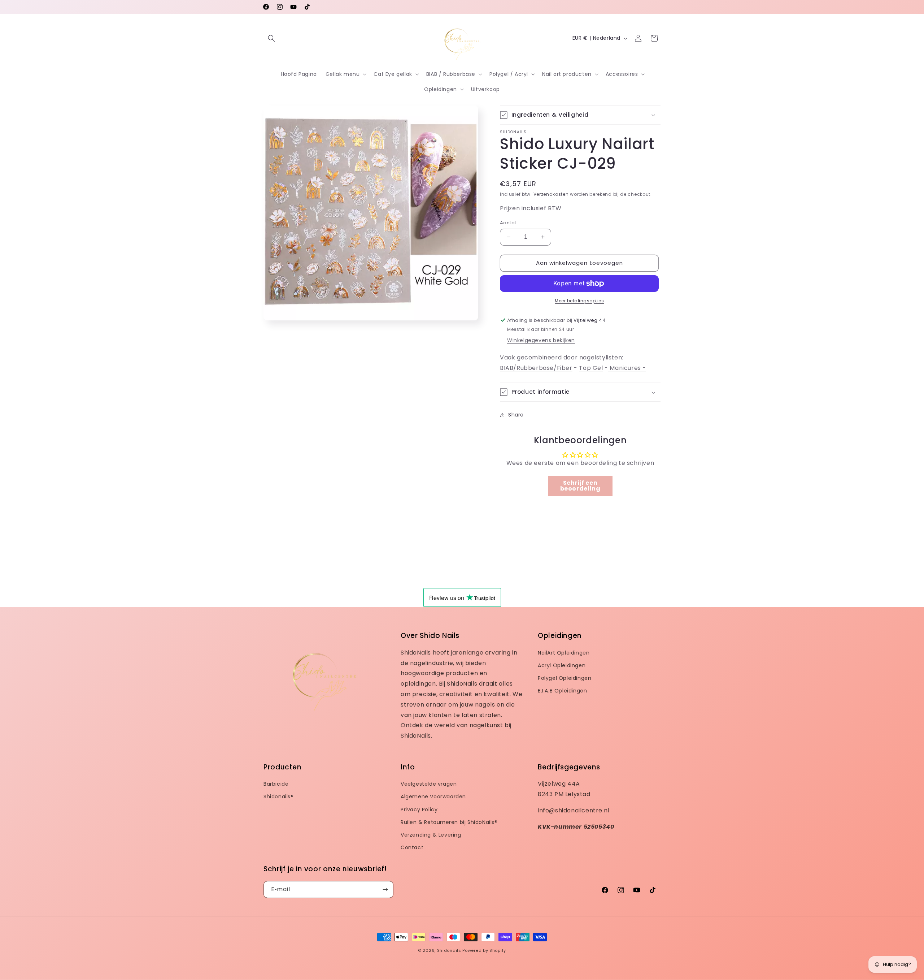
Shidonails (449, 950)
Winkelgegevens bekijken (541, 340)
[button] (271, 38)
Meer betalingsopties (579, 301)
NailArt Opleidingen (563, 652)
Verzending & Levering (431, 834)
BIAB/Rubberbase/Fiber (536, 368)
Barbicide (275, 783)
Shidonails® (278, 796)
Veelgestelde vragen (429, 783)
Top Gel (591, 368)
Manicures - (627, 368)
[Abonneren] (385, 889)
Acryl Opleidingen (561, 665)
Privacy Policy (419, 809)
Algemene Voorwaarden (433, 796)
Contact (412, 847)
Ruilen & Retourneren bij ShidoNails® (449, 822)
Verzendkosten (551, 194)
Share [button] (516, 414)
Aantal (508, 222)
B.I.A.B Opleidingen (562, 690)
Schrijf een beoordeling (580, 486)
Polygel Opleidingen (564, 678)
